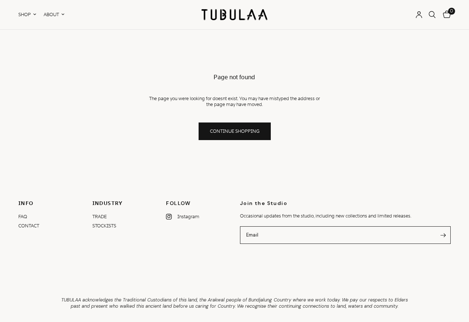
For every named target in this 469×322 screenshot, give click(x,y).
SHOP (24, 14)
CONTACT (28, 226)
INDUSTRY (107, 203)
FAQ (22, 216)
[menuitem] (29, 14)
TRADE (99, 216)
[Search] (432, 14)
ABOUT (51, 14)
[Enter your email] (443, 235)
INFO (26, 203)
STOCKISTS (104, 226)
